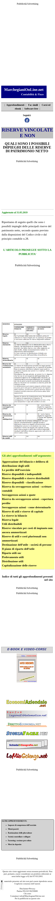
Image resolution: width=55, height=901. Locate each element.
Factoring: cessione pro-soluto (19, 840)
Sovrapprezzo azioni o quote (18, 494)
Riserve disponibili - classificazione (22, 482)
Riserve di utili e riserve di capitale (22, 511)
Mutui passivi (13, 829)
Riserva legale (10, 519)
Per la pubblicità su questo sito (27, 898)
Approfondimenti (15, 105)
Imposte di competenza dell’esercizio (22, 825)
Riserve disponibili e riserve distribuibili (26, 478)
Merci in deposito (14, 844)
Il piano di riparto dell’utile (18, 548)
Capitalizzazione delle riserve (19, 565)
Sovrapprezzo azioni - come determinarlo (26, 507)
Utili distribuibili (12, 523)
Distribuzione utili (12, 561)
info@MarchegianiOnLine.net (32, 896)
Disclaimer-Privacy (27, 888)
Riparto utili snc (11, 553)
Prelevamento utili (13, 557)
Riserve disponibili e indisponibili (21, 474)
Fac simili (33, 105)
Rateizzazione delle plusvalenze (20, 833)
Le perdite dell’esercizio (16, 469)
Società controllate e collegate (19, 837)
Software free (31, 108)
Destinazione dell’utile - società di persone (26, 544)
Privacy (1, 885)
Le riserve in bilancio (14, 515)
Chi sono (27, 893)
